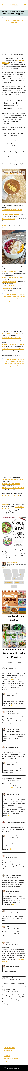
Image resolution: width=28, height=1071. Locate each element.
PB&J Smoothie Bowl (8, 218)
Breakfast (4, 567)
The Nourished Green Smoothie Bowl (13, 353)
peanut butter (8, 582)
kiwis (21, 575)
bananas (22, 571)
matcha (8, 578)
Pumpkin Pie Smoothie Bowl (10, 496)
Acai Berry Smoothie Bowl (9, 271)
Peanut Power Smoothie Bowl (10, 214)
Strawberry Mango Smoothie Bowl (12, 277)
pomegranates (19, 582)
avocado (14, 571)
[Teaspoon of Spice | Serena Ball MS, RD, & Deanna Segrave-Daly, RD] (13, 5)
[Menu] (2, 5)
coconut (15, 575)
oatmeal (19, 578)
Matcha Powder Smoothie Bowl (11, 333)
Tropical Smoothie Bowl (9, 281)
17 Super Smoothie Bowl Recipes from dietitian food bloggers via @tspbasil (14, 104)
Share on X (20, 108)
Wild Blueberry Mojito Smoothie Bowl (13, 487)
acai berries (7, 571)
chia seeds (8, 575)
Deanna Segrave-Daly (12, 562)
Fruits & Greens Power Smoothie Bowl (13, 348)
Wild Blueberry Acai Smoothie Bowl (12, 479)
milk (14, 578)
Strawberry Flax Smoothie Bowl (11, 483)
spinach (14, 586)
